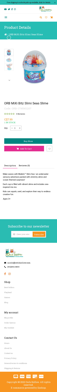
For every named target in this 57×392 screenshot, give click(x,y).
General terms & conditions (15, 363)
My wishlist (9, 328)
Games (7, 297)
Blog (6, 302)
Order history (10, 323)
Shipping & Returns (12, 368)
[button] (9, 52)
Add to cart (26, 148)
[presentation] (9, 38)
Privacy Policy (10, 358)
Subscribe (39, 234)
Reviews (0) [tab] (24, 165)
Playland (8, 292)
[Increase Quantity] (19, 128)
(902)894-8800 (13, 267)
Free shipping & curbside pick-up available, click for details (28, 2)
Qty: (6, 128)
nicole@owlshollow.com (18, 263)
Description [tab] (10, 165)
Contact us (8, 353)
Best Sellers (9, 287)
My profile (8, 318)
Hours (6, 343)
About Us (8, 348)
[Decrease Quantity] (12, 128)
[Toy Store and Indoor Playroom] (46, 11)
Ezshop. (42, 387)
